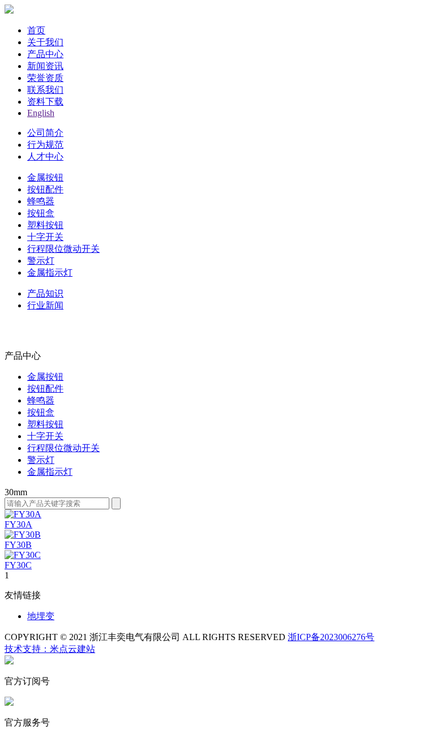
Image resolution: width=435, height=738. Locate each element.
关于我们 (45, 42)
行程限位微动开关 (63, 249)
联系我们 (45, 90)
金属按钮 (45, 177)
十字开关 (45, 237)
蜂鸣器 (40, 201)
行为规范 (45, 144)
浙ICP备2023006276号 (331, 637)
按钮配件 (45, 189)
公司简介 (45, 133)
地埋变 (40, 616)
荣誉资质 (45, 78)
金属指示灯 (49, 272)
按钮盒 (40, 213)
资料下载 (45, 101)
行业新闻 (45, 305)
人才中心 (45, 156)
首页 (36, 30)
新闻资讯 (45, 66)
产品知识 (45, 293)
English (40, 113)
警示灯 (40, 260)
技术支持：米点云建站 (50, 649)
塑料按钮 (45, 225)
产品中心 (45, 54)
